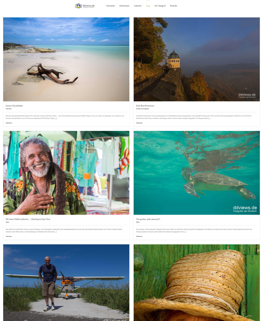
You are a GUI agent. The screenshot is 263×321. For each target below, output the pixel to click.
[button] (182, 5)
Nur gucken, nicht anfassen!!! (193, 170)
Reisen (66, 177)
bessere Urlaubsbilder (63, 57)
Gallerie (70, 57)
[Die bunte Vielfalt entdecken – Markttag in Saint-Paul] (66, 173)
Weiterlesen (9, 123)
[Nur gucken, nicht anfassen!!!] (197, 173)
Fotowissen (66, 64)
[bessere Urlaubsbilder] (66, 59)
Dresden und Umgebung (196, 64)
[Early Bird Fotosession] (197, 59)
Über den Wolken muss (63, 284)
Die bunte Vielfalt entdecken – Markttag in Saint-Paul (63, 170)
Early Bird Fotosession (193, 57)
